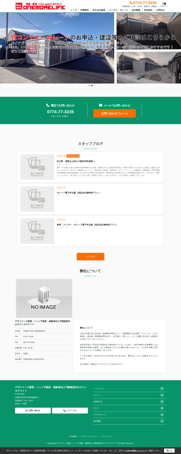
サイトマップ (107, 436)
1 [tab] (89, 85)
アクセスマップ (99, 415)
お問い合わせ (34, 410)
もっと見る (90, 256)
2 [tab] (91, 85)
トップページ (98, 388)
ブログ (96, 408)
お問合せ (160, 10)
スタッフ (97, 395)
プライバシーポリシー (89, 436)
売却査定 (148, 10)
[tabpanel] (90, 48)
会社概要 (136, 10)
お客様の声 (97, 402)
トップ (73, 10)
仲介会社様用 (99, 10)
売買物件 (84, 10)
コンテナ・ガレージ (118, 10)
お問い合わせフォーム (114, 113)
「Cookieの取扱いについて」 (134, 451)
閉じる (169, 450)
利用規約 (73, 436)
